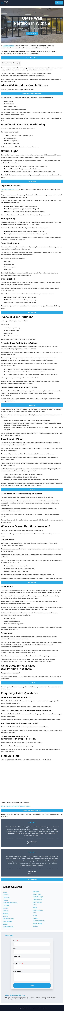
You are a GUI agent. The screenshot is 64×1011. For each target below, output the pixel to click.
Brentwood (36, 891)
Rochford (5, 913)
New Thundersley (8, 918)
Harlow (35, 907)
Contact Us (32, 489)
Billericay (5, 916)
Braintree (9, 806)
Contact (59, 2)
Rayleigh (5, 910)
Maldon (3, 806)
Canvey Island (37, 894)
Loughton (35, 918)
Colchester (6, 905)
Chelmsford (15, 806)
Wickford (5, 908)
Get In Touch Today (32, 57)
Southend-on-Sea (8, 926)
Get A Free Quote (32, 879)
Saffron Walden (37, 902)
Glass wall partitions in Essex (9, 189)
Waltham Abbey (37, 923)
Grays (34, 912)
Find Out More (32, 181)
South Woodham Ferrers (10, 902)
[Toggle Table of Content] (17, 63)
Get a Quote (31, 33)
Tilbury (35, 915)
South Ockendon (38, 910)
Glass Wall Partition (8, 45)
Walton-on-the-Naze (38, 920)
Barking (28, 806)
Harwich (35, 926)
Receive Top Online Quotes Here (32, 810)
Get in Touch (32, 312)
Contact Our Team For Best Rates (32, 93)
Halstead (22, 806)
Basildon (5, 924)
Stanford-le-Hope (38, 896)
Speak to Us (32, 405)
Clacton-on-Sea (37, 899)
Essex (34, 904)
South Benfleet (7, 921)
